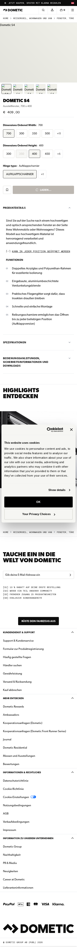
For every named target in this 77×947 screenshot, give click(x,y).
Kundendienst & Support (19, 632)
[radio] (8, 133)
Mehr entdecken (13, 698)
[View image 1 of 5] (6, 89)
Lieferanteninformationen (18, 887)
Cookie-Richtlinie (13, 789)
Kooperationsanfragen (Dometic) (22, 723)
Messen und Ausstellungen (19, 756)
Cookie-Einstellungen (16, 797)
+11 (59, 133)
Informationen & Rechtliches (22, 772)
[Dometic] (13, 10)
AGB (6, 813)
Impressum (9, 830)
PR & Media (21, 863)
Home (5, 18)
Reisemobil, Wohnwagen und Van (32, 18)
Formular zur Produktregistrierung (23, 649)
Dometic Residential (27, 747)
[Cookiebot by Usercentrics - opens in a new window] (47, 429)
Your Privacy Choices (36, 514)
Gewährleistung (12, 673)
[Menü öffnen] (72, 10)
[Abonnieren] (70, 575)
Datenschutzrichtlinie (15, 780)
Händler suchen (12, 665)
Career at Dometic (25, 879)
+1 (42, 174)
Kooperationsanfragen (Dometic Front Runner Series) (34, 731)
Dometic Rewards (13, 706)
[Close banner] (71, 429)
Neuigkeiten (22, 871)
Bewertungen (11, 764)
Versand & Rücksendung (17, 681)
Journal (7, 739)
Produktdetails (14, 207)
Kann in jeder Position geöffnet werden (41, 251)
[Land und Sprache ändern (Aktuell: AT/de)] (72, 3)
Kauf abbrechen (12, 690)
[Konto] (52, 10)
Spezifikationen (14, 342)
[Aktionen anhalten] (5, 3)
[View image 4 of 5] (41, 89)
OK (38, 501)
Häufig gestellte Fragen (17, 657)
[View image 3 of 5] (29, 89)
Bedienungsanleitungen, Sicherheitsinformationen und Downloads (25, 362)
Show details (56, 490)
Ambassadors (11, 714)
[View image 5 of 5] (52, 89)
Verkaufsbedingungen (16, 821)
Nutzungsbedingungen (17, 805)
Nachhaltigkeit (12, 854)
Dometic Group (24, 846)
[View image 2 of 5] (18, 89)
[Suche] (43, 10)
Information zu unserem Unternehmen (28, 838)
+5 (58, 153)
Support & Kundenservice (18, 640)
